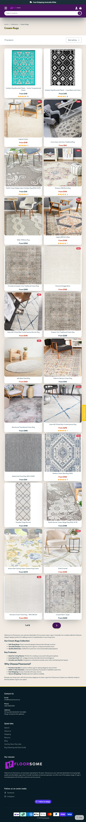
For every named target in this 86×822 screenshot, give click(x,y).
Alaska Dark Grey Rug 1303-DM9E (23, 457)
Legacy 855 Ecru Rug (63, 221)
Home (6, 24)
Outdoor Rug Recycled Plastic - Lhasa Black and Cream (63, 73)
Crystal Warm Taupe (63, 597)
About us (7, 731)
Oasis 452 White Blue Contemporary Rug (63, 408)
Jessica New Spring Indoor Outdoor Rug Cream (23, 551)
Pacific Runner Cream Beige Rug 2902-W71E (63, 505)
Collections (14, 24)
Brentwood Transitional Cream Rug (23, 408)
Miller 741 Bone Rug (23, 221)
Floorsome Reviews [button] (84, 412)
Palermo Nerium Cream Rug (63, 361)
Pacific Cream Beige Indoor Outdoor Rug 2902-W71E (23, 172)
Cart (80, 8)
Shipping (7, 734)
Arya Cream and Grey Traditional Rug (63, 123)
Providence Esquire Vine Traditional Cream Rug (23, 268)
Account (76, 8)
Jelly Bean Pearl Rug (23, 361)
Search (6, 728)
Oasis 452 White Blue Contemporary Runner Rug (23, 314)
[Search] (79, 13)
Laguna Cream (23, 123)
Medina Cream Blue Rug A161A (63, 457)
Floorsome (45, 818)
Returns (7, 738)
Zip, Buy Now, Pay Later (13, 744)
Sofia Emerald (63, 551)
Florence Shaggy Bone (63, 268)
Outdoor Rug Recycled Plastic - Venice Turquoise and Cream (23, 73)
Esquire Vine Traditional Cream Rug (63, 314)
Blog (6, 741)
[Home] (15, 8)
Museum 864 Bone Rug (63, 172)
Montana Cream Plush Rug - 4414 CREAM (23, 597)
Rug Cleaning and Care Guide (15, 747)
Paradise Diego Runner (23, 505)
